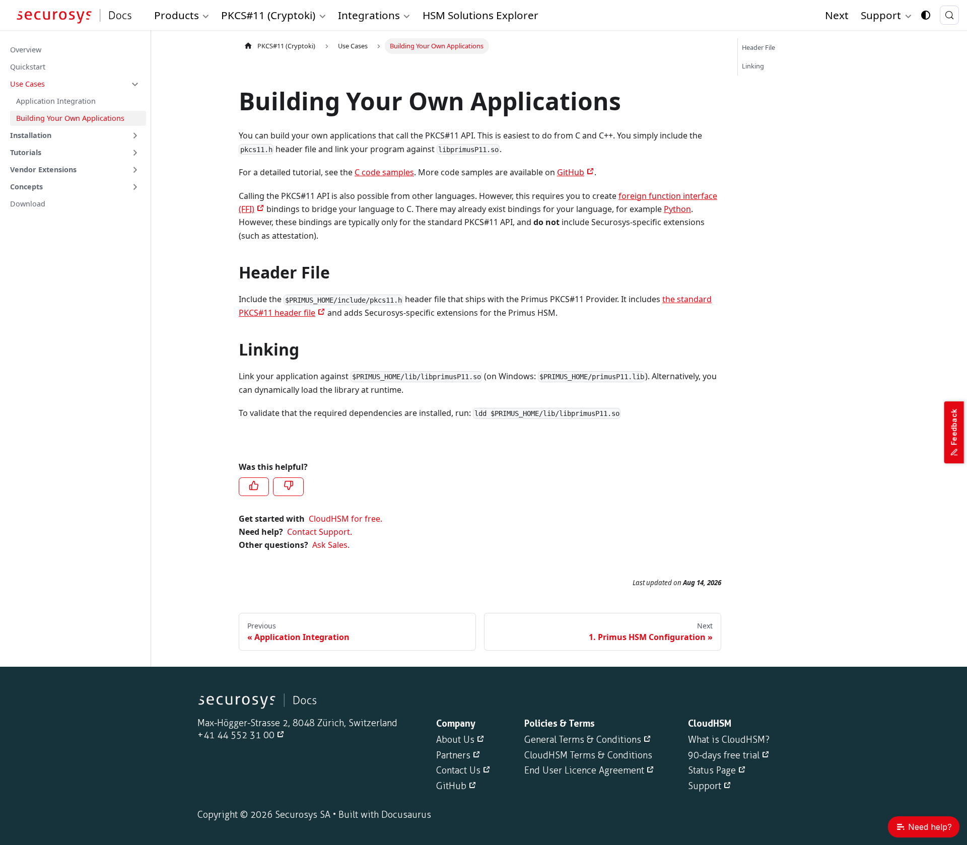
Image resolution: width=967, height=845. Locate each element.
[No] (288, 486)
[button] (75, 84)
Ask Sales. (331, 544)
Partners (453, 755)
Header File (758, 47)
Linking (753, 66)
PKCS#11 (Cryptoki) (286, 45)
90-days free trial (723, 755)
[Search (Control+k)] (949, 15)
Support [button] (881, 15)
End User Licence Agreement (584, 770)
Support (704, 786)
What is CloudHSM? (729, 739)
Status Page (712, 770)
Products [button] (176, 15)
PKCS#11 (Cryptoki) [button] (268, 15)
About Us (455, 739)
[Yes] (254, 486)
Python (677, 209)
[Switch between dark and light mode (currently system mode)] (926, 15)
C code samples (384, 172)
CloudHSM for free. (345, 518)
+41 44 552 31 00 (235, 735)
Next (837, 15)
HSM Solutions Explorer (480, 15)
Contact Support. (319, 531)
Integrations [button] (369, 15)
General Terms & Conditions (582, 739)
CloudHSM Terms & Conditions (588, 755)
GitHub (570, 172)
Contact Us (458, 770)
